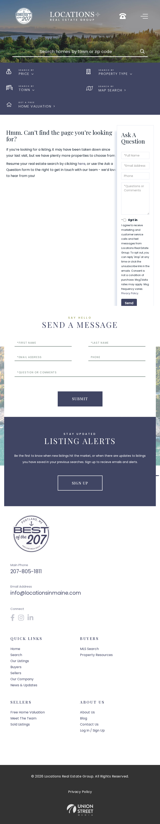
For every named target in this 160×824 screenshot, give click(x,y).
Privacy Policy (129, 293)
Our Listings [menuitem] (19, 661)
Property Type (113, 73)
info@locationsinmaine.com (45, 592)
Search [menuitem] (16, 654)
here (81, 163)
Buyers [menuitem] (15, 667)
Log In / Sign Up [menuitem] (92, 730)
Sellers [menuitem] (15, 673)
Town (24, 89)
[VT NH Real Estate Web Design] (80, 810)
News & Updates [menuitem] (23, 685)
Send (129, 303)
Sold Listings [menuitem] (20, 724)
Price (24, 73)
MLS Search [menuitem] (89, 648)
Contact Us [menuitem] (89, 724)
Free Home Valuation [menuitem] (27, 712)
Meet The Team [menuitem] (23, 718)
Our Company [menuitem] (22, 679)
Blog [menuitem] (83, 718)
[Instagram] (21, 619)
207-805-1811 (26, 571)
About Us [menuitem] (87, 712)
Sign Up (80, 483)
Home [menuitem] (15, 648)
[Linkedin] (31, 619)
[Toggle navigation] (144, 16)
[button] (142, 51)
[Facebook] (12, 619)
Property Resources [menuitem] (96, 654)
